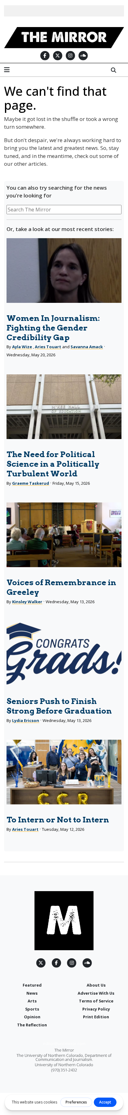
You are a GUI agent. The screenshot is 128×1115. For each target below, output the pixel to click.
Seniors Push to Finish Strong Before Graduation (59, 705)
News (32, 993)
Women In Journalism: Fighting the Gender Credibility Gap (53, 327)
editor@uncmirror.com (64, 1043)
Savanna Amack (87, 346)
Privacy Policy (96, 1009)
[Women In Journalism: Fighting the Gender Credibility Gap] (64, 270)
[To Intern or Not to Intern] (64, 772)
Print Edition (96, 1017)
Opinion (32, 1017)
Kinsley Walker (27, 601)
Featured (32, 985)
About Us (96, 985)
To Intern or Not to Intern (58, 819)
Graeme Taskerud (30, 483)
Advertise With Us (96, 993)
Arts (32, 1001)
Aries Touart (48, 346)
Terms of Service (96, 1001)
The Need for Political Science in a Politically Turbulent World (53, 464)
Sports (32, 1009)
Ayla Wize (22, 346)
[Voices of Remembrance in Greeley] (64, 534)
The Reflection (32, 1025)
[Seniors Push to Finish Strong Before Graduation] (64, 653)
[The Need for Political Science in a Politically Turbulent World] (64, 406)
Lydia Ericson (25, 720)
